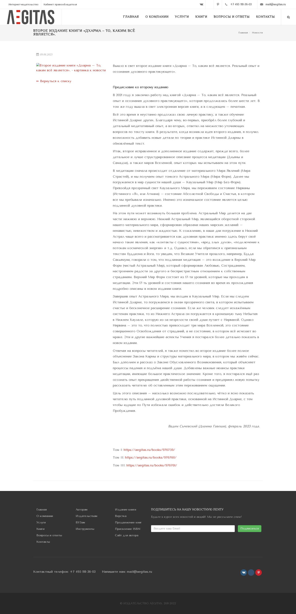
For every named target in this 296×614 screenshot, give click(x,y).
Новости (257, 32)
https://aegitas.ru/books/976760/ (150, 457)
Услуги (41, 522)
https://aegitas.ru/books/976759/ (149, 450)
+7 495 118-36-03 (82, 572)
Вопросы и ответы (49, 535)
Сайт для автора (126, 535)
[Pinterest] (218, 4)
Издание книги (125, 509)
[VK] (201, 4)
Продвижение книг (128, 522)
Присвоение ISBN (127, 529)
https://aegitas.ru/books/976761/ (151, 465)
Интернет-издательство (23, 4)
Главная (243, 32)
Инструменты (85, 529)
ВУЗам (80, 522)
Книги (40, 529)
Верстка (120, 516)
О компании (44, 516)
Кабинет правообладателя (60, 4)
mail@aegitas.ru (139, 572)
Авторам (81, 509)
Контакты (43, 542)
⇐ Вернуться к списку (53, 81)
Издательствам (86, 516)
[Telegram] (210, 4)
